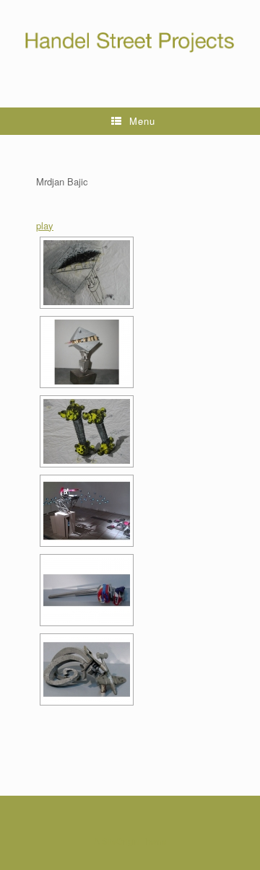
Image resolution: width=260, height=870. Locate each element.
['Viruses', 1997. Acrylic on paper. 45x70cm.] (86, 431)
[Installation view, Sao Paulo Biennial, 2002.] (86, 510)
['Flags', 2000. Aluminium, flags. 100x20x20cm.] (86, 590)
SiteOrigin (120, 841)
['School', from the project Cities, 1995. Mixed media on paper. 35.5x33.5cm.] (86, 272)
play (44, 225)
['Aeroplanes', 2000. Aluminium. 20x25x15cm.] (86, 669)
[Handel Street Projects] (130, 42)
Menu (142, 121)
